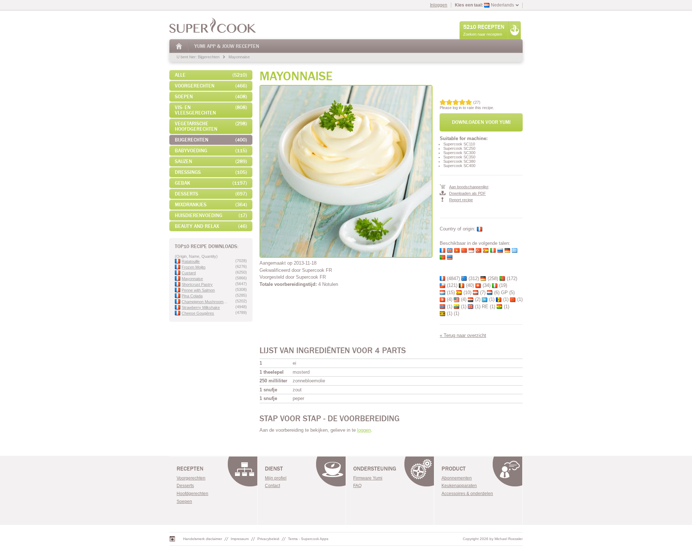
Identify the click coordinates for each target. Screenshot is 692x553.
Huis (179, 46)
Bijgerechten (208, 57)
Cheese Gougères (198, 313)
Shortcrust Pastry (197, 284)
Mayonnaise (239, 57)
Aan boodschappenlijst (468, 187)
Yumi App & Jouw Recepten (226, 46)
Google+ (172, 539)
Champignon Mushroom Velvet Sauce (205, 302)
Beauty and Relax (211, 226)
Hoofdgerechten (192, 493)
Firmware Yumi (367, 478)
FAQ (357, 485)
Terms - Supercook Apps (308, 539)
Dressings (211, 172)
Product (454, 469)
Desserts (211, 194)
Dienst (274, 469)
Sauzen (211, 161)
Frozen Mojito (193, 267)
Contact (272, 485)
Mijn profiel (276, 478)
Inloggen (438, 5)
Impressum (240, 539)
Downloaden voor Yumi (481, 122)
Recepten (190, 469)
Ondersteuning (374, 469)
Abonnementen (457, 478)
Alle (211, 75)
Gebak (211, 183)
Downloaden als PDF (467, 193)
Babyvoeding (211, 150)
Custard (189, 273)
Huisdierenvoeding (211, 215)
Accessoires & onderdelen (467, 493)
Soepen (211, 96)
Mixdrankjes (211, 204)
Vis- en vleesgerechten (211, 110)
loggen (364, 430)
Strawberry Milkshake (201, 307)
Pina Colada (192, 296)
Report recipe (461, 200)
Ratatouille (191, 261)
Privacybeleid (268, 539)
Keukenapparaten (459, 485)
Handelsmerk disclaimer (202, 539)
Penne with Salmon (198, 290)
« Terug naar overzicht (463, 335)
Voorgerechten (211, 86)
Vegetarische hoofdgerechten (211, 126)
